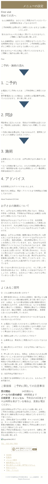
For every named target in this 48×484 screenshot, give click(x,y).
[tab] (24, 292)
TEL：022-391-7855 (9, 444)
